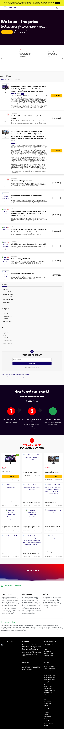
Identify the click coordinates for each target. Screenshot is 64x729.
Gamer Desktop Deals (49, 668)
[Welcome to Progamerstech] (5, 182)
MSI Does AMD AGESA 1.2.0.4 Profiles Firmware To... (52, 54)
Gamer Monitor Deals (49, 677)
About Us (5, 314)
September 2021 (8, 299)
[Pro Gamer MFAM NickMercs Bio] (5, 274)
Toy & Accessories (49, 723)
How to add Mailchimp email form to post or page (15, 374)
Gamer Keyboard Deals (50, 673)
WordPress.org (7, 343)
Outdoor (46, 705)
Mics (45, 699)
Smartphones (47, 716)
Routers (46, 714)
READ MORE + (56, 118)
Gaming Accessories (49, 682)
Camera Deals (47, 651)
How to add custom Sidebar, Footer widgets (13, 377)
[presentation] (2, 58)
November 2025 (8, 294)
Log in (4, 335)
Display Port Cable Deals (50, 660)
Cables (45, 649)
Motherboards (47, 703)
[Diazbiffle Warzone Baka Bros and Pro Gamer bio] (5, 245)
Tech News (50, 58)
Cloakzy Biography (50, 552)
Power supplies (48, 708)
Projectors (46, 712)
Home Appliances (48, 688)
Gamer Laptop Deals (49, 675)
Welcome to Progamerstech (21, 181)
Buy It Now (56, 96)
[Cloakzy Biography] (53, 540)
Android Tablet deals (49, 645)
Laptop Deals (47, 695)
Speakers (46, 719)
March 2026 (6, 289)
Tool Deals (46, 721)
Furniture (46, 664)
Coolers (46, 658)
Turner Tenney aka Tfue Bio (21, 259)
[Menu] (2, 8)
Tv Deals (46, 725)
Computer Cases (48, 655)
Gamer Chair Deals (49, 666)
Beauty (45, 647)
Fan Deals (46, 662)
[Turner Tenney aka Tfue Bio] (5, 260)
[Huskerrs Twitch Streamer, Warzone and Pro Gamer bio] (5, 196)
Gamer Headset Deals (49, 671)
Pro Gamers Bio (23, 56)
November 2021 (7, 297)
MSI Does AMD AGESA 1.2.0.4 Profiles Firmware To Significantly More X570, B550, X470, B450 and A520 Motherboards (28, 213)
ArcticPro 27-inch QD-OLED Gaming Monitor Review (30, 471)
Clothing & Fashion (49, 653)
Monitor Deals (47, 701)
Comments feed (8, 340)
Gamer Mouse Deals (49, 679)
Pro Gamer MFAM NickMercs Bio (22, 274)
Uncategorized (7, 321)
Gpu (45, 684)
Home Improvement (49, 690)
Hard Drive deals (48, 686)
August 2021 (6, 302)
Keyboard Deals (48, 692)
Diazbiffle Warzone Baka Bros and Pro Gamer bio (29, 244)
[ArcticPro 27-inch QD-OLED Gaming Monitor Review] (5, 117)
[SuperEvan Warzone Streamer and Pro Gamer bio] (5, 230)
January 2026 (7, 292)
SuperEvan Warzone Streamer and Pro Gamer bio (29, 229)
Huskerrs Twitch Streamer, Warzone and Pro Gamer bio (25, 53)
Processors (46, 710)
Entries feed (6, 338)
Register (5, 333)
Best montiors (6, 471)
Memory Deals (47, 697)
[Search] (57, 8)
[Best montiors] (10, 460)
